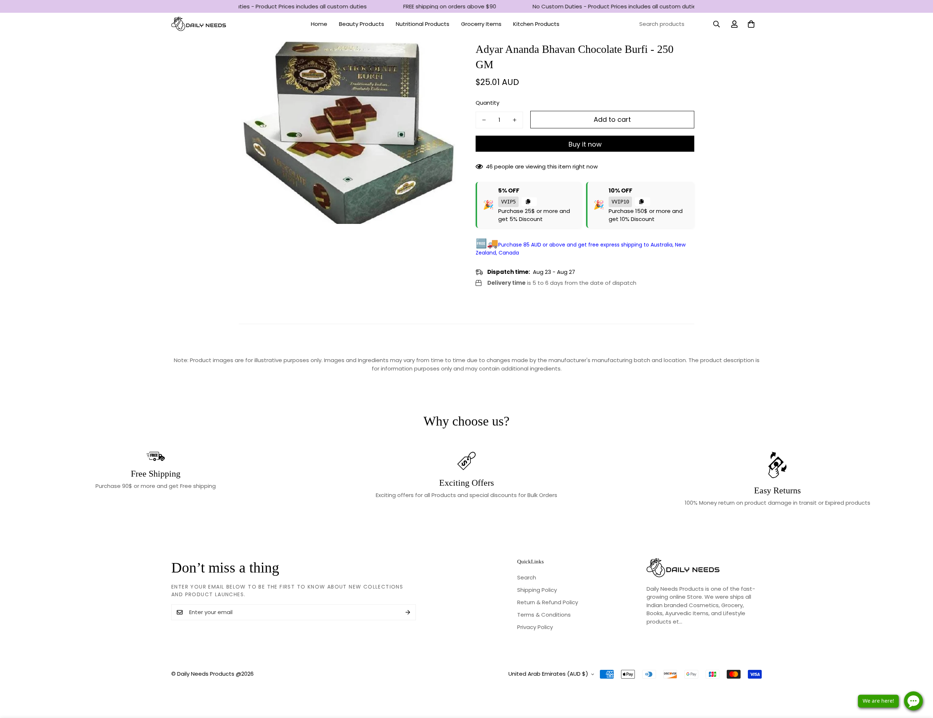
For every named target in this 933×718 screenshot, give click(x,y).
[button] (751, 24)
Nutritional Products (422, 24)
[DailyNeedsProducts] (198, 24)
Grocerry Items (481, 24)
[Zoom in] (442, 57)
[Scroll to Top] (918, 678)
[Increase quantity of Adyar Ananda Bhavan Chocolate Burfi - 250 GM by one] (515, 120)
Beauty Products (361, 24)
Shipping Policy (537, 590)
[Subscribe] (408, 612)
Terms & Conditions (544, 614)
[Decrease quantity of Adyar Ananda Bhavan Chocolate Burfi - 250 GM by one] (484, 120)
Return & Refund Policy (547, 602)
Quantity (487, 102)
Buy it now (585, 144)
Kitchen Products (536, 24)
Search (526, 577)
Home (319, 24)
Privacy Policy (535, 627)
